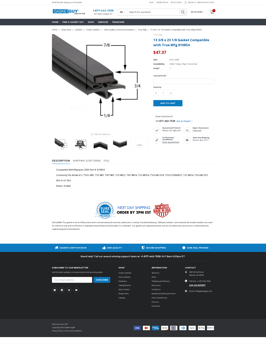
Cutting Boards (124, 285)
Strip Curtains (124, 289)
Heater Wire (123, 293)
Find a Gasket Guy (159, 297)
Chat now (197, 130)
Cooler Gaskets (124, 273)
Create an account (205, 2)
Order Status (162, 2)
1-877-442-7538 (103, 10)
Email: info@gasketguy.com (200, 291)
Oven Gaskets (124, 277)
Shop (91, 22)
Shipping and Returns (161, 281)
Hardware (122, 281)
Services (155, 302)
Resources (156, 285)
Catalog (121, 297)
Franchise (156, 306)
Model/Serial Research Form (164, 293)
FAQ (106, 160)
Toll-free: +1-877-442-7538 (199, 281)
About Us (155, 273)
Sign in (191, 2)
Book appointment (170, 142)
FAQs (151, 2)
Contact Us (156, 289)
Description (61, 160)
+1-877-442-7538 (165, 121)
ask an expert (197, 285)
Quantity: (157, 87)
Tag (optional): (159, 75)
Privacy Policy (57, 331)
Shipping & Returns (87, 160)
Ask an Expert (184, 121)
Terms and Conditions (73, 331)
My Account (176, 2)
